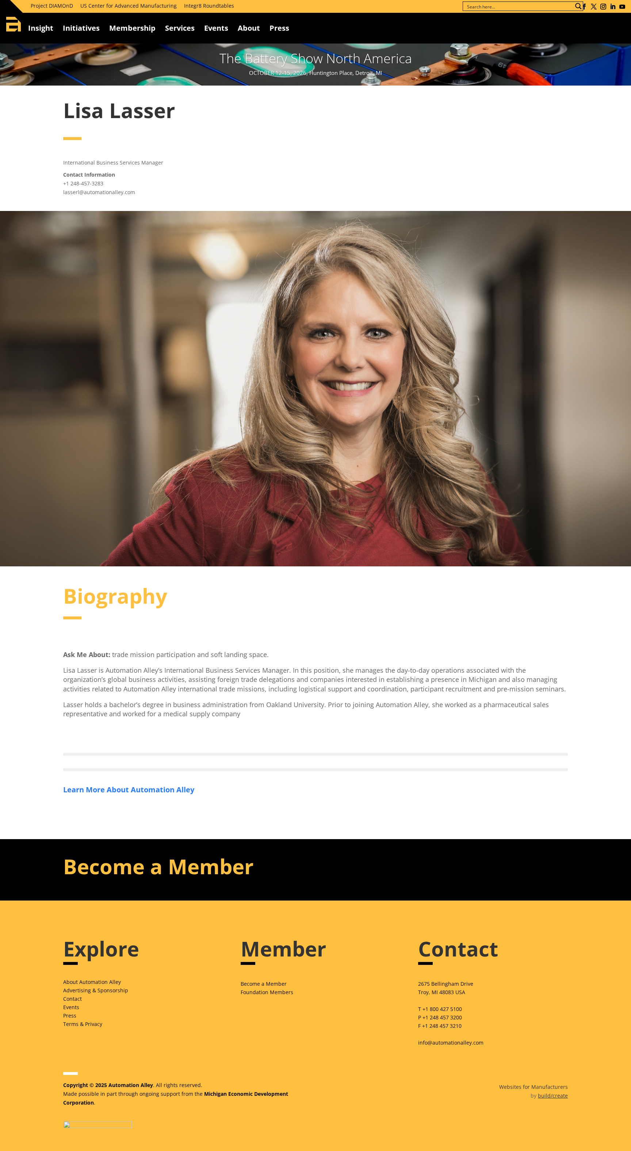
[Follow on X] (594, 6)
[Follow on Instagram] (603, 6)
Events (216, 28)
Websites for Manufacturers (533, 1086)
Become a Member (264, 983)
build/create (553, 1095)
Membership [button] (132, 28)
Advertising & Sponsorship (95, 990)
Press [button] (279, 28)
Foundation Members (267, 992)
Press (69, 1015)
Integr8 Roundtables (209, 5)
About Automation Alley (92, 981)
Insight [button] (40, 28)
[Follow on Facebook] (584, 6)
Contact (72, 998)
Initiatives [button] (81, 28)
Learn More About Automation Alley (128, 790)
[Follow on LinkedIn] (613, 6)
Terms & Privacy (82, 1023)
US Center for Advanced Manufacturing (128, 5)
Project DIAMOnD (52, 5)
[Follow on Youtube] (622, 6)
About (249, 28)
